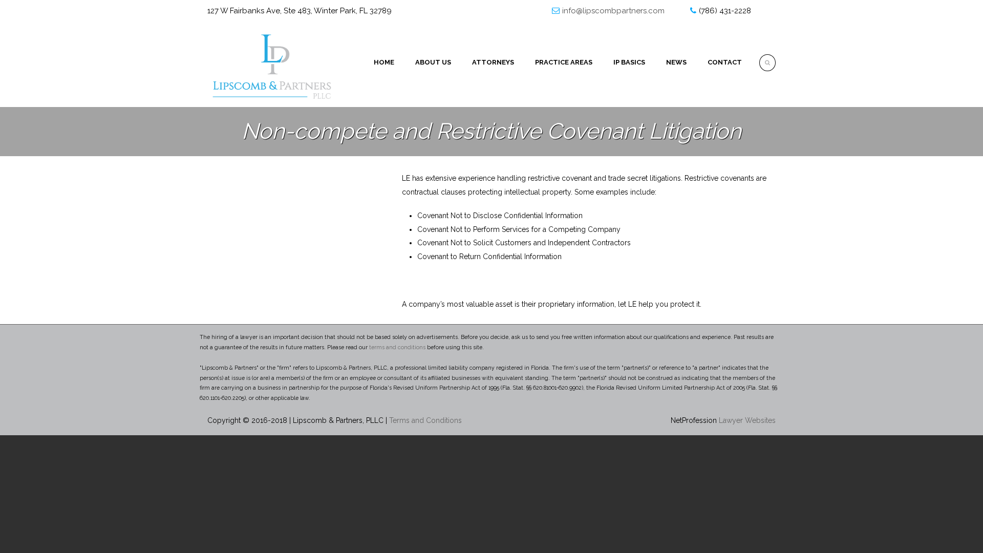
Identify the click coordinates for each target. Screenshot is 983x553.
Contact (725, 62)
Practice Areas (563, 62)
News (676, 62)
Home (384, 62)
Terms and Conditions (425, 420)
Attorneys (493, 62)
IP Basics (629, 62)
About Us (433, 62)
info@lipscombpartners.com (613, 10)
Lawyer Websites (747, 420)
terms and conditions (397, 347)
